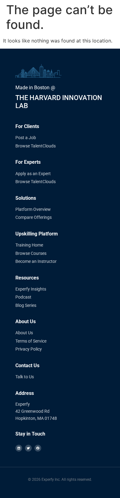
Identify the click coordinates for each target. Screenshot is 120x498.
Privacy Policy (28, 349)
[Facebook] (37, 448)
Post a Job (25, 137)
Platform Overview (33, 209)
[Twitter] (28, 448)
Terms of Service (30, 341)
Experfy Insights (30, 289)
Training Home (29, 245)
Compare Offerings (33, 217)
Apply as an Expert (33, 173)
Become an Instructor (36, 261)
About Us (24, 332)
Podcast (23, 297)
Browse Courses (30, 253)
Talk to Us (24, 376)
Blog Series (25, 305)
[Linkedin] (18, 448)
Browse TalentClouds (35, 145)
